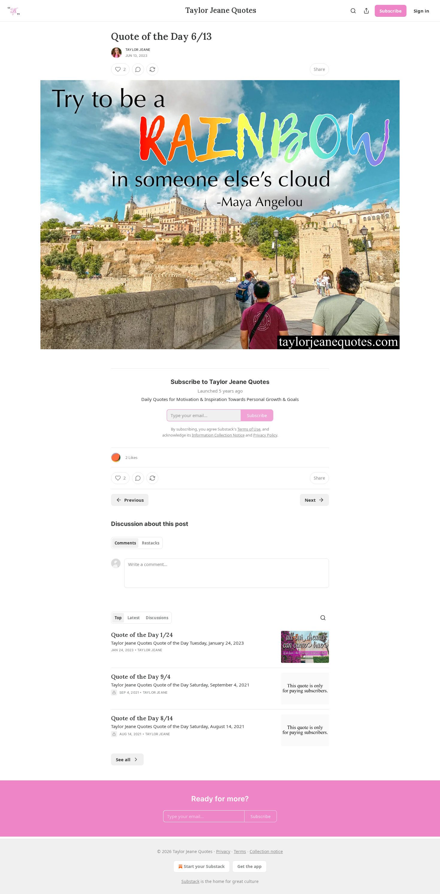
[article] (220, 646)
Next (310, 500)
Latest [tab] (134, 617)
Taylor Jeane (137, 50)
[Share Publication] (366, 11)
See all (123, 759)
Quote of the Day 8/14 (142, 718)
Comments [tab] (125, 543)
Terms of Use (248, 429)
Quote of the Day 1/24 (142, 634)
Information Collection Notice (218, 435)
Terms (240, 851)
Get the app (249, 866)
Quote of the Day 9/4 (141, 676)
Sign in (421, 11)
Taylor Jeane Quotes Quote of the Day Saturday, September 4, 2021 (180, 685)
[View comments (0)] (138, 69)
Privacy (223, 851)
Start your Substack (204, 866)
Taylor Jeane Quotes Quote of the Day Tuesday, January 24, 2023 (177, 643)
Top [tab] (118, 617)
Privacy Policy (265, 435)
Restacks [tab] (150, 543)
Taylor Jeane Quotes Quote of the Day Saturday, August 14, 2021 (178, 726)
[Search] (353, 11)
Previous (134, 500)
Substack (190, 881)
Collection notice (266, 851)
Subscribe (391, 11)
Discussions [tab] (157, 617)
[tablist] (137, 543)
